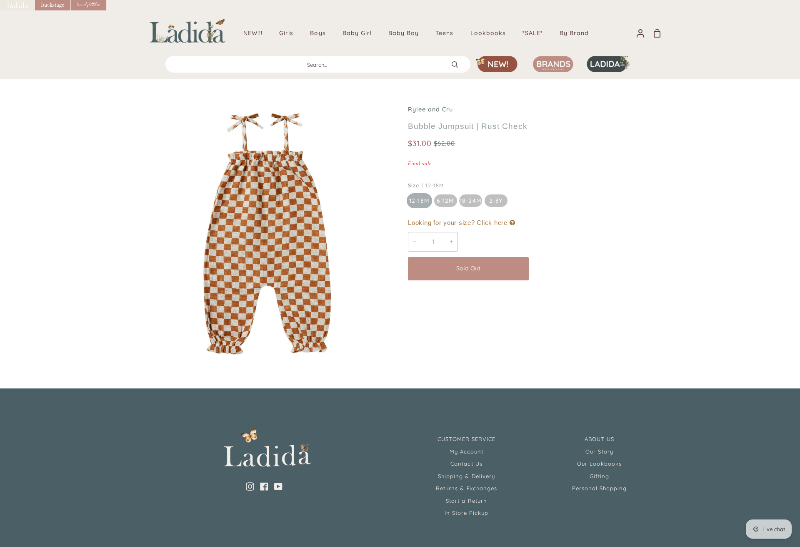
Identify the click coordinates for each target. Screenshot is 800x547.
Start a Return (466, 500)
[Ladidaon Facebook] (264, 486)
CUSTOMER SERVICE (467, 439)
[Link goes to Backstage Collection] (53, 5)
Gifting (599, 476)
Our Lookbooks (599, 463)
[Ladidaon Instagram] (250, 486)
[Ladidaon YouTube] (278, 486)
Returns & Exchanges (466, 488)
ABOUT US (599, 439)
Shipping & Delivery (466, 476)
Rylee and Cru (430, 109)
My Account (466, 451)
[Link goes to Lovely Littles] (89, 5)
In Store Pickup (467, 512)
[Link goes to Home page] (17, 5)
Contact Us (466, 463)
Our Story (599, 451)
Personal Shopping (599, 488)
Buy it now (595, 268)
